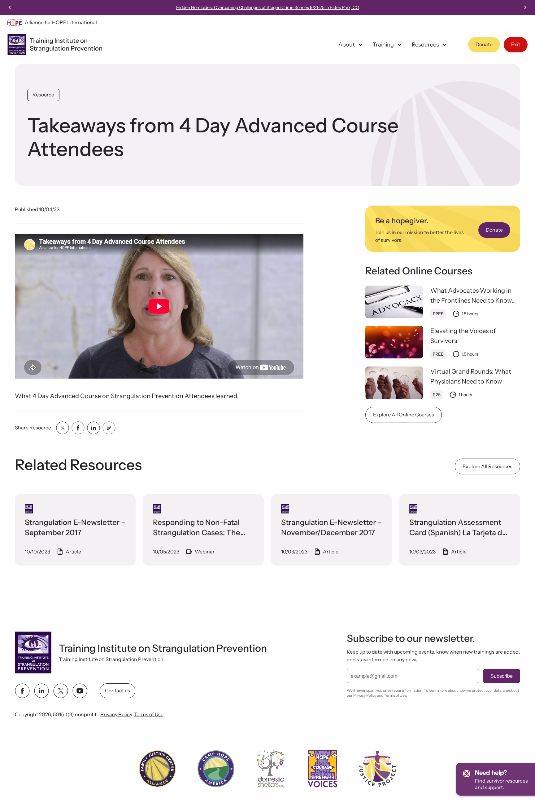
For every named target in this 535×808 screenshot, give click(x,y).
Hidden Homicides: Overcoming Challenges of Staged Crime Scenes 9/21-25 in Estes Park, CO (267, 7)
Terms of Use (148, 714)
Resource (43, 94)
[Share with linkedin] (93, 427)
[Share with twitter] (62, 427)
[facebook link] (22, 690)
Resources (425, 44)
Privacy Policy (116, 714)
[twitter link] (60, 690)
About (346, 44)
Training (383, 44)
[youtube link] (79, 690)
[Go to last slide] (10, 7)
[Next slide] (525, 7)
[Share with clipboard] (108, 427)
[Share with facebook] (78, 427)
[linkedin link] (41, 690)
